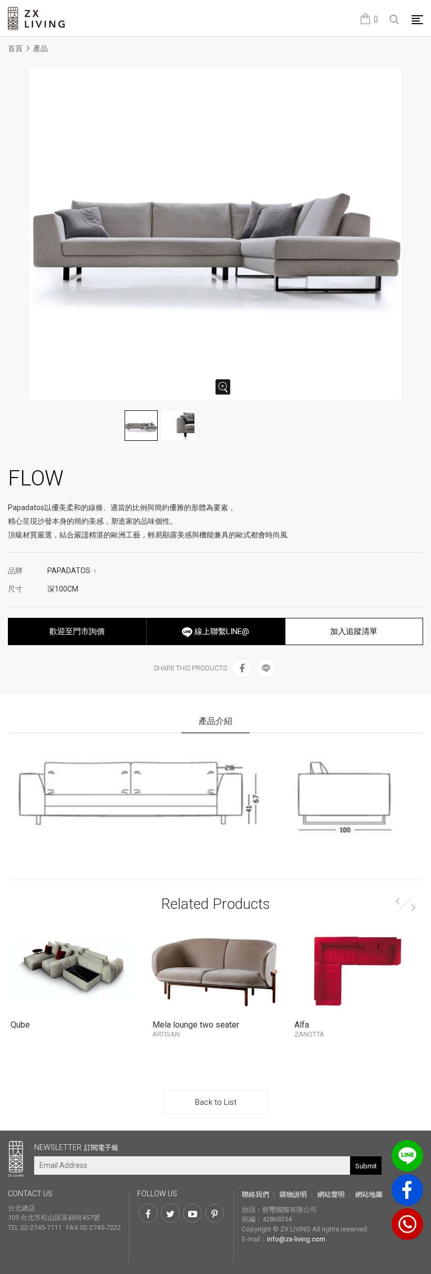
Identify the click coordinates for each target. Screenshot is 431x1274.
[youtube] (192, 1213)
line (407, 1156)
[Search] (394, 20)
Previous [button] (397, 899)
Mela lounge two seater (195, 1029)
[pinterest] (214, 1213)
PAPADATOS (72, 570)
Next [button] (414, 906)
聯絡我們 (255, 1194)
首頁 (15, 48)
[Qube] (73, 970)
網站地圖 (369, 1194)
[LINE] (266, 668)
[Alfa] (357, 970)
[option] (215, 234)
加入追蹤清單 (353, 631)
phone (407, 1224)
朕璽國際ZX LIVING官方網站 (37, 18)
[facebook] (242, 668)
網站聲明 (331, 1194)
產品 (40, 48)
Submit (366, 1166)
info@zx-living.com (296, 1239)
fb (407, 1190)
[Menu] (417, 19)
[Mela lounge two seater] (215, 970)
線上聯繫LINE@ (220, 631)
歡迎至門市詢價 (77, 631)
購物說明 (293, 1194)
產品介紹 (215, 721)
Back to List (216, 1102)
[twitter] (170, 1213)
